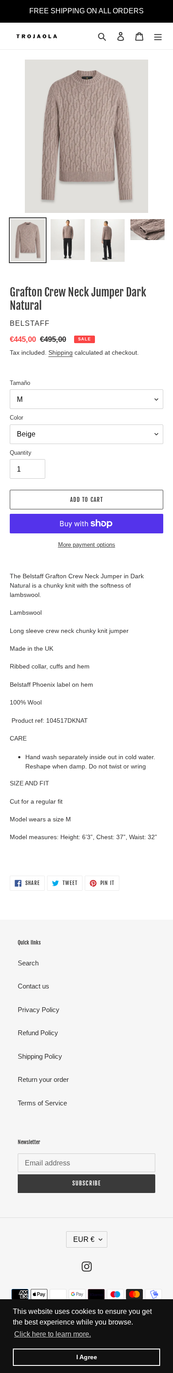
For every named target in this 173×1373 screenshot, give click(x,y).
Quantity (20, 452)
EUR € (83, 1239)
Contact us (33, 986)
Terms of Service (42, 1103)
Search (28, 963)
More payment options (86, 544)
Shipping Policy (40, 1056)
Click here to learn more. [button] (52, 1334)
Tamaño (20, 383)
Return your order (43, 1079)
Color (16, 417)
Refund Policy (38, 1033)
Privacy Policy (38, 1009)
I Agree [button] (86, 1357)
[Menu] (158, 36)
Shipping (60, 352)
